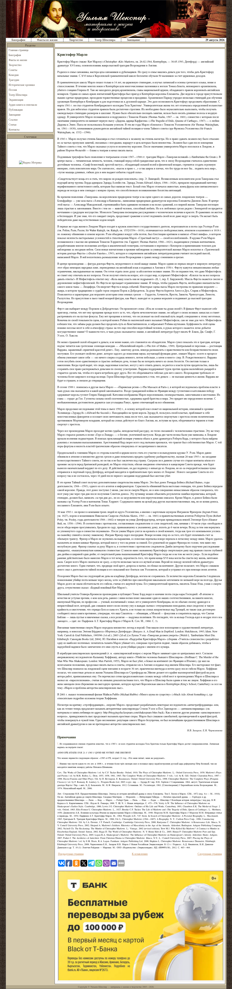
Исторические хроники (22, 85)
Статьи (12, 124)
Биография (18, 40)
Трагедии (14, 80)
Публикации (16, 109)
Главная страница (18, 50)
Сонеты (13, 70)
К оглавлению (140, 854)
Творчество (76, 40)
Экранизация (16, 99)
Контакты (14, 129)
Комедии (14, 75)
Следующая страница (210, 854)
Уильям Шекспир (98, 986)
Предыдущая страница (71, 854)
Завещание (133, 40)
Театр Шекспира (104, 40)
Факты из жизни (47, 40)
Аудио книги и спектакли (23, 104)
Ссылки (13, 119)
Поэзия (13, 89)
